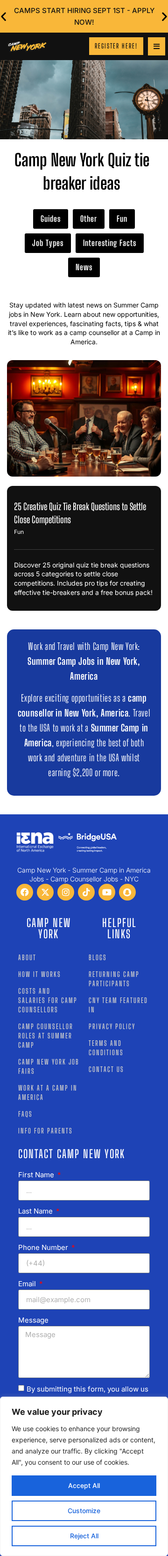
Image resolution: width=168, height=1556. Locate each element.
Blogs (98, 957)
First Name (37, 1174)
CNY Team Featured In (118, 1005)
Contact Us (106, 1069)
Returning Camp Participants (114, 979)
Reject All (84, 1536)
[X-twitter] (45, 892)
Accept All (84, 1485)
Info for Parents (45, 1130)
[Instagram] (65, 892)
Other (88, 219)
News (84, 267)
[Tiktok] (86, 892)
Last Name (36, 1211)
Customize (84, 1511)
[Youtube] (106, 892)
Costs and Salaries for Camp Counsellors (47, 1000)
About (27, 957)
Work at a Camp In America (47, 1092)
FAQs (25, 1114)
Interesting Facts (109, 243)
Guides (51, 219)
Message (33, 1320)
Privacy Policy (112, 1026)
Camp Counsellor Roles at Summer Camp (45, 1035)
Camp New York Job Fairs (48, 1066)
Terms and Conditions (106, 1048)
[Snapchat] (127, 892)
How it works (39, 974)
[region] (84, 1476)
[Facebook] (24, 892)
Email (28, 1283)
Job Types (47, 243)
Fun (122, 219)
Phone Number (44, 1247)
